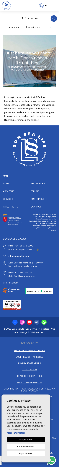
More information (16, 432)
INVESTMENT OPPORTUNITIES (29, 351)
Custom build (39, 199)
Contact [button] (36, 206)
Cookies (45, 328)
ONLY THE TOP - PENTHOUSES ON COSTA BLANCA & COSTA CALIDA (29, 390)
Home (6, 183)
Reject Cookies (25, 453)
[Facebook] (15, 322)
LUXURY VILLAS (29, 370)
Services (8, 199)
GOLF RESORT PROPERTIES (29, 357)
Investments (10, 206)
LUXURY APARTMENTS (29, 363)
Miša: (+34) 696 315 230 (20, 245)
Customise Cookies (25, 446)
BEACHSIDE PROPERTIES (29, 376)
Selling (35, 191)
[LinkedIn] (36, 322)
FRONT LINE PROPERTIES (29, 382)
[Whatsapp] (44, 322)
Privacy (36, 328)
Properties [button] (38, 183)
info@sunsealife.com (18, 256)
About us (8, 191)
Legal (28, 328)
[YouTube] (29, 322)
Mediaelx (40, 332)
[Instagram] (22, 322)
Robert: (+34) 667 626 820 (22, 249)
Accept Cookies (26, 439)
